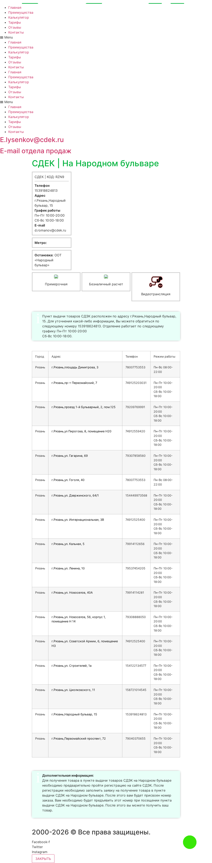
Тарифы (14, 22)
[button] (106, 37)
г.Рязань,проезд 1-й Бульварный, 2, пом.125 (84, 407)
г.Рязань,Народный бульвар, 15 (74, 714)
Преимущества (20, 12)
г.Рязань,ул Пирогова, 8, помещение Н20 (81, 431)
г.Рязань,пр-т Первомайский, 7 (74, 382)
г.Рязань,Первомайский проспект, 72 (79, 738)
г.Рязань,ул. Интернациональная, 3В (78, 519)
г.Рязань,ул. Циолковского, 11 (73, 690)
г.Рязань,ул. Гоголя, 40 (68, 480)
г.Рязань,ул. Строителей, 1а (72, 665)
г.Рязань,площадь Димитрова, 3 (75, 367)
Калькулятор (18, 17)
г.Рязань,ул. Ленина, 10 (68, 568)
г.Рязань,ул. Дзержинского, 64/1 (75, 495)
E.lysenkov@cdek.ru (32, 140)
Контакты (16, 32)
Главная (14, 7)
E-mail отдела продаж (35, 151)
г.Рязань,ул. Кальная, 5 (68, 544)
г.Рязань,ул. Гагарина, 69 (70, 455)
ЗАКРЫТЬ (43, 859)
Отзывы (14, 27)
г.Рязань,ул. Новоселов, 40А (72, 592)
